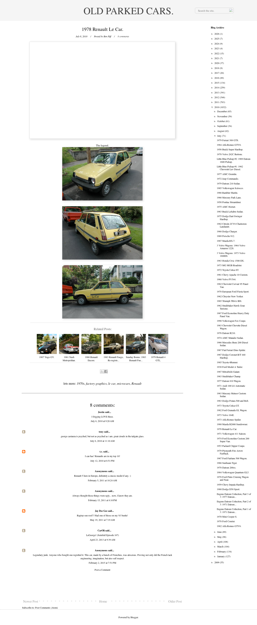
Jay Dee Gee (101, 511)
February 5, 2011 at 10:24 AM (102, 480)
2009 (217, 562)
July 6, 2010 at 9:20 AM (102, 421)
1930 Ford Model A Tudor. (230, 366)
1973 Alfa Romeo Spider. (229, 419)
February (221, 551)
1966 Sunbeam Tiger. (227, 462)
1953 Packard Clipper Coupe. (231, 445)
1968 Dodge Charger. (227, 231)
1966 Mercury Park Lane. (229, 197)
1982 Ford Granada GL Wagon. (232, 410)
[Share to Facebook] (106, 371)
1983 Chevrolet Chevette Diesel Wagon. (232, 327)
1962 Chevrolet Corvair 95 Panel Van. (232, 285)
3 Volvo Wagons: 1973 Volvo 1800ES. (231, 254)
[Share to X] (102, 371)
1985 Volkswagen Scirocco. (230, 188)
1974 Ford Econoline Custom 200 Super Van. (233, 440)
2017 (217, 72)
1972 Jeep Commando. (228, 178)
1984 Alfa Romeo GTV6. (229, 144)
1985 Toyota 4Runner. (227, 362)
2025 (217, 38)
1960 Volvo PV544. (226, 279)
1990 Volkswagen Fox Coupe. (231, 320)
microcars (123, 383)
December (222, 111)
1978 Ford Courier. (226, 521)
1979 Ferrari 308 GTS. (228, 140)
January (221, 556)
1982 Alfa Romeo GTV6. (229, 526)
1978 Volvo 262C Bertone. (230, 154)
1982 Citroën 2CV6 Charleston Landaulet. (232, 225)
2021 (217, 58)
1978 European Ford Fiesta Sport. (233, 291)
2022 (217, 53)
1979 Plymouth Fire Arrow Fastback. (230, 452)
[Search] (230, 10)
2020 (217, 63)
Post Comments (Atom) (46, 607)
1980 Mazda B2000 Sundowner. (232, 424)
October (221, 121)
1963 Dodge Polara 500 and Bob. (233, 400)
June (219, 531)
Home (103, 601)
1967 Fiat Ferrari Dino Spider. (231, 350)
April (220, 541)
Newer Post (30, 601)
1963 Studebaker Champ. (229, 376)
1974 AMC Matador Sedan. (230, 337)
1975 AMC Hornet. (226, 206)
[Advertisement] (102, 585)
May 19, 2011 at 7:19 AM (102, 519)
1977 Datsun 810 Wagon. (229, 380)
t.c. (101, 451)
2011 (217, 102)
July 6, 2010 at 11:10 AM (102, 440)
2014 (217, 87)
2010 (217, 107)
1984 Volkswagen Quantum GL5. (233, 472)
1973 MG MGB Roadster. (229, 265)
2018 (217, 68)
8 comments (123, 36)
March (220, 546)
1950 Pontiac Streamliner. (229, 202)
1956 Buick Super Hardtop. (230, 149)
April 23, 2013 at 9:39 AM (102, 539)
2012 (217, 97)
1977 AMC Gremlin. (227, 174)
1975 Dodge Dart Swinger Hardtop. (229, 217)
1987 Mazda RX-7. (226, 240)
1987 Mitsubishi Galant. (228, 371)
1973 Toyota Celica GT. (228, 405)
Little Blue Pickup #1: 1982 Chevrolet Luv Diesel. (230, 168)
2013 (217, 92)
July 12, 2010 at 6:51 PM (102, 460)
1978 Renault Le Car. (227, 429)
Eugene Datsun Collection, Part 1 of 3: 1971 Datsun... (234, 510)
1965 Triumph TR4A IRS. (229, 300)
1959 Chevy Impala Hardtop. (231, 484)
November (222, 116)
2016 (217, 77)
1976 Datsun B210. (226, 333)
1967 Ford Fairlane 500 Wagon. (232, 458)
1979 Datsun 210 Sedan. (228, 183)
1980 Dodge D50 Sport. (228, 489)
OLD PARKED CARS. (129, 10)
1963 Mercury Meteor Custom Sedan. (231, 395)
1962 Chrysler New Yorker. (230, 296)
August (221, 130)
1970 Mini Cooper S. (227, 516)
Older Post (175, 601)
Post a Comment (102, 569)
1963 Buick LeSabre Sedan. (230, 211)
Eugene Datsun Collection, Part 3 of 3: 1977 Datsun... (234, 495)
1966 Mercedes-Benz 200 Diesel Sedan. (232, 344)
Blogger (134, 617)
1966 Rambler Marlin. (227, 192)
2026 (217, 33)
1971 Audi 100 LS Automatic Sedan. (231, 387)
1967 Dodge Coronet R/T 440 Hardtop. (231, 356)
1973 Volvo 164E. (225, 415)
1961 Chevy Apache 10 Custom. (232, 274)
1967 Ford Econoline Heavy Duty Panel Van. (233, 314)
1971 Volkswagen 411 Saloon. (231, 433)
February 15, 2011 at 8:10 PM (102, 500)
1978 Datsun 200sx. (226, 467)
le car (111, 383)
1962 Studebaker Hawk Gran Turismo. (231, 307)
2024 (217, 43)
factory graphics (96, 383)
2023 (217, 48)
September (222, 125)
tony (101, 431)
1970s (80, 383)
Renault (136, 383)
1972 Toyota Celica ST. (228, 269)
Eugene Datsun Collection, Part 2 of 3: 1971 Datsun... (234, 503)
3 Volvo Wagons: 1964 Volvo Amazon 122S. (231, 247)
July (219, 135)
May (219, 536)
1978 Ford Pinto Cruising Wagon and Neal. (233, 478)
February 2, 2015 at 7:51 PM (102, 562)
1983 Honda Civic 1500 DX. (230, 260)
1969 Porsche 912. (226, 236)
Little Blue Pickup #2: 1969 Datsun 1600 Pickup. (233, 160)
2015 (217, 82)
